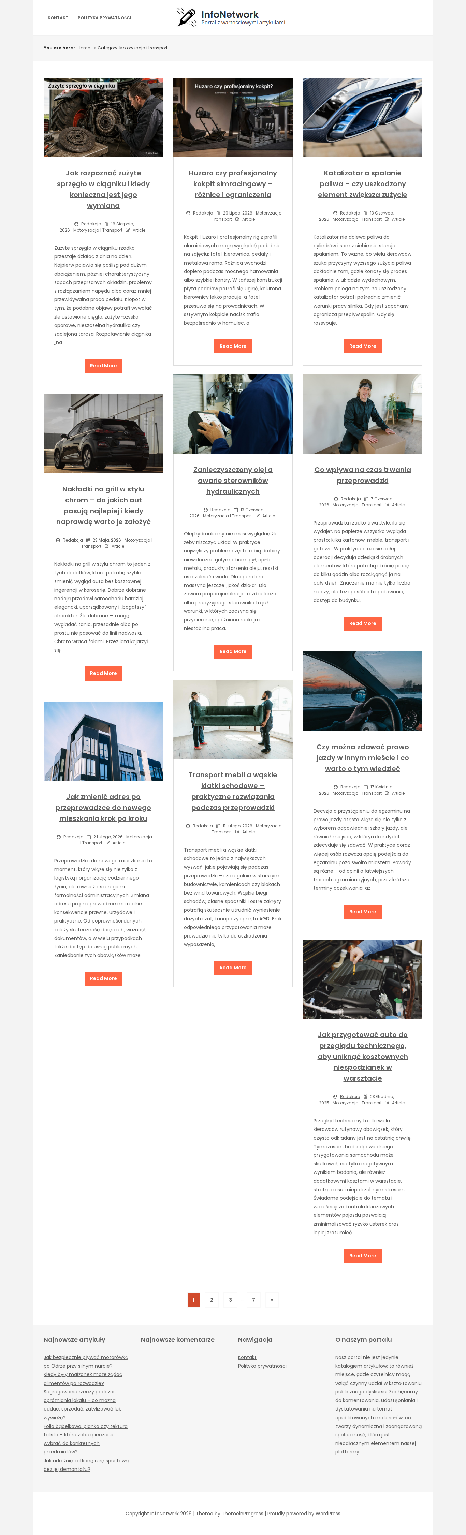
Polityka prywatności (104, 18)
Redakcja (91, 224)
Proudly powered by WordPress (303, 1513)
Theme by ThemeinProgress (229, 1513)
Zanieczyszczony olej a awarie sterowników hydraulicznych (233, 480)
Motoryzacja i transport (97, 230)
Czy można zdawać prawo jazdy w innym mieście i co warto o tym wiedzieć (363, 757)
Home (84, 48)
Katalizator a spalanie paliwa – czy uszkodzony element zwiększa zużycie (362, 184)
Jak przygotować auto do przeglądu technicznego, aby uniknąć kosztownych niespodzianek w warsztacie (363, 1056)
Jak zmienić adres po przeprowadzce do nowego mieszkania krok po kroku (103, 807)
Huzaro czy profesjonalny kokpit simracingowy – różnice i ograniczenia (233, 184)
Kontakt (58, 18)
